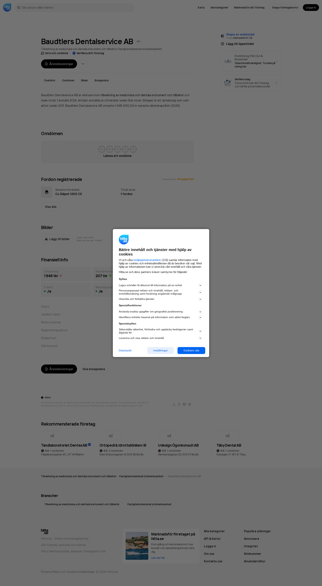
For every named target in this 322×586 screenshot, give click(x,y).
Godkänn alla (191, 350)
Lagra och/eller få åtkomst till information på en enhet (150, 285)
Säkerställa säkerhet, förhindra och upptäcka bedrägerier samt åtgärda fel (156, 331)
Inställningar (160, 350)
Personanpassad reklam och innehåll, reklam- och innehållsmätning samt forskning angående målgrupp (150, 292)
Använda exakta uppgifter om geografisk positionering (151, 311)
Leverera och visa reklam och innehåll (141, 338)
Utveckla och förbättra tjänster (136, 299)
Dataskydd (125, 350)
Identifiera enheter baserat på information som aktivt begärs (154, 317)
